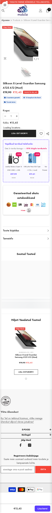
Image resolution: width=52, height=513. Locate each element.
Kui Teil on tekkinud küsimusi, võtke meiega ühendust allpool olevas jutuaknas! (21, 420)
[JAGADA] (47, 133)
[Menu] (5, 5)
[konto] (40, 10)
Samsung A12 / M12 (26, 352)
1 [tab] (26, 379)
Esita (43, 469)
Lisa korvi (42, 508)
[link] (41, 133)
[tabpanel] (26, 43)
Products (16, 20)
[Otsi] (3, 10)
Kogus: (6, 110)
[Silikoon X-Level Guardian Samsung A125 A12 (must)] (26, 339)
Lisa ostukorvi (19, 133)
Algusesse (5, 20)
